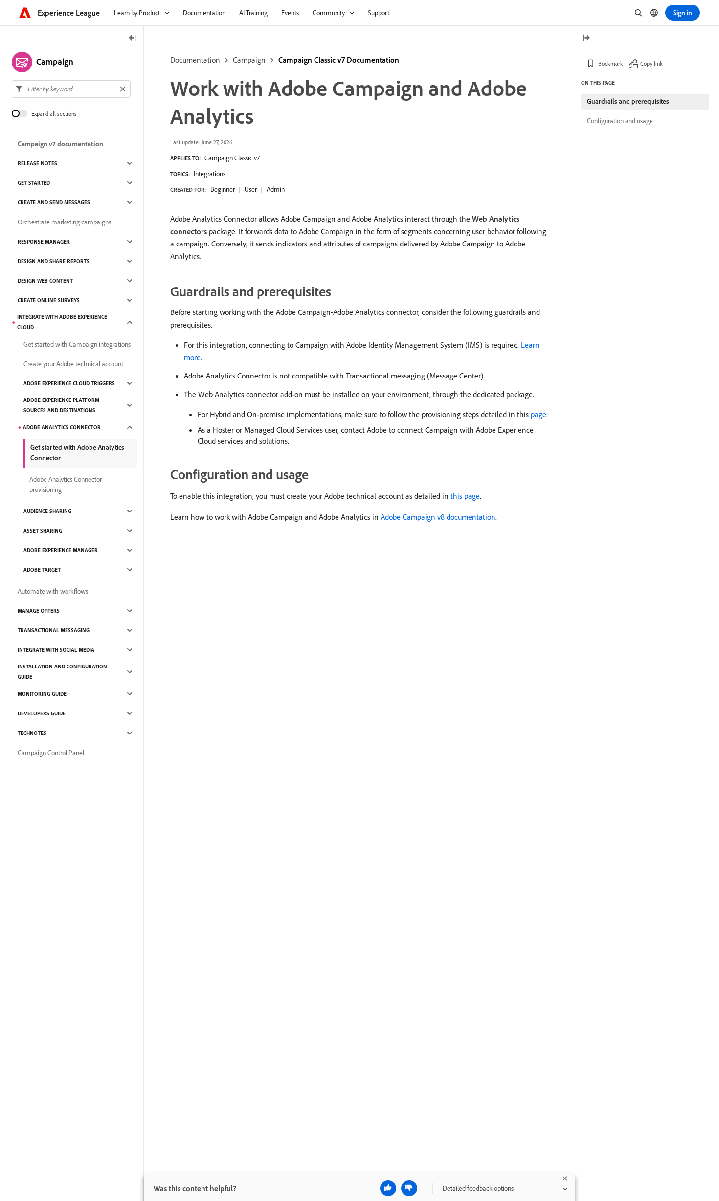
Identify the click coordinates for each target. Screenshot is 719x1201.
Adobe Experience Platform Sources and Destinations (61, 405)
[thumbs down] (409, 1188)
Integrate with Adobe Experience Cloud (62, 322)
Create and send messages (54, 202)
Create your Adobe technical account (73, 363)
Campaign (249, 60)
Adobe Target (42, 569)
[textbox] (71, 89)
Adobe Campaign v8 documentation (438, 517)
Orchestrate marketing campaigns (64, 222)
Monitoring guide (42, 693)
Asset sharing (42, 530)
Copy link (651, 63)
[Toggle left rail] (132, 38)
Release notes (37, 163)
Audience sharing (47, 511)
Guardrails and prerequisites (628, 101)
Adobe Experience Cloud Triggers (69, 383)
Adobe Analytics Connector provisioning (65, 484)
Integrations (209, 173)
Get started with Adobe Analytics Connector (77, 452)
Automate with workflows (53, 591)
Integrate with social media (56, 649)
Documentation (195, 60)
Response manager (44, 241)
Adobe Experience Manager (60, 550)
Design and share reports (54, 261)
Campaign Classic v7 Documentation (338, 60)
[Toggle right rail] (586, 38)
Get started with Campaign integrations (77, 344)
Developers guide (42, 713)
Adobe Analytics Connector (62, 427)
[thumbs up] (388, 1188)
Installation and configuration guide (62, 671)
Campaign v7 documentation (60, 143)
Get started (34, 182)
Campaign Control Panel (51, 752)
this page (465, 496)
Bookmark (610, 63)
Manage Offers (39, 610)
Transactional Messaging (54, 630)
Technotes (32, 733)
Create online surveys (49, 300)
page (538, 414)
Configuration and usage (620, 120)
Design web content (45, 280)
